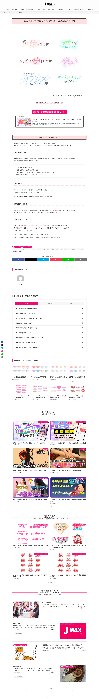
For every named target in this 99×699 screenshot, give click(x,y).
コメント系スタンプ (27, 246)
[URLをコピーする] (80, 259)
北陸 (44, 249)
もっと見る (49, 507)
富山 (48, 249)
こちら (55, 210)
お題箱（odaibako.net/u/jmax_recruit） (35, 226)
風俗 (82, 249)
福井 (61, 249)
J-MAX (16, 249)
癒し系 (57, 249)
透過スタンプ (67, 249)
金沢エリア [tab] (26, 303)
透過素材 (74, 249)
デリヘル (33, 249)
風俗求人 (15, 251)
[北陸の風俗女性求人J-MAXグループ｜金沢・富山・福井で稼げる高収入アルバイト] (49, 4)
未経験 (52, 249)
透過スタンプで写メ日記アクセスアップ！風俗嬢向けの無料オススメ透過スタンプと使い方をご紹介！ (57, 120)
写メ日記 (39, 249)
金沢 (78, 249)
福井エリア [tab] (72, 303)
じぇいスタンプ (18, 246)
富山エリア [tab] (49, 303)
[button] (18, 259)
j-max (20, 284)
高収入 (20, 251)
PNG (20, 249)
